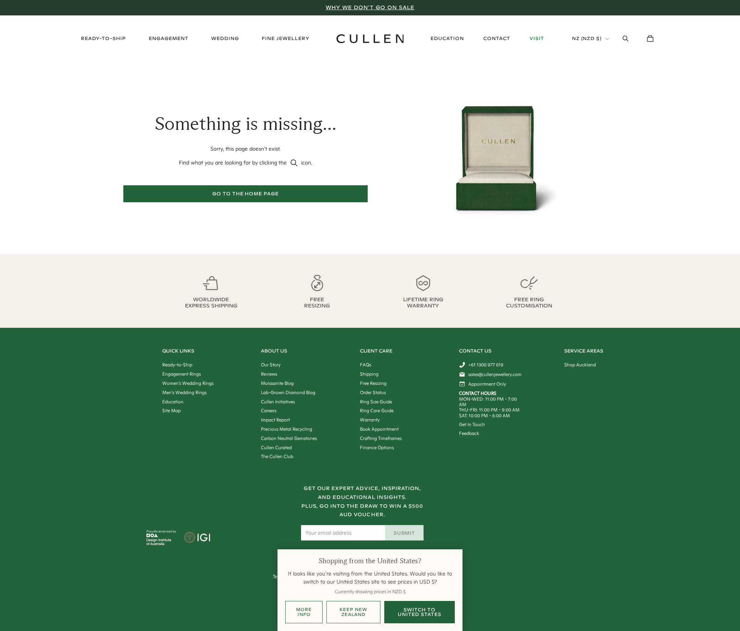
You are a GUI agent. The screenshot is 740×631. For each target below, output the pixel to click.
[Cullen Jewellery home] (370, 38)
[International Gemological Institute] (198, 538)
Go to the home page (245, 193)
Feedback (469, 433)
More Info (304, 612)
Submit (404, 533)
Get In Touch (472, 424)
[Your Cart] (650, 38)
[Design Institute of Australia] (159, 543)
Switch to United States (419, 612)
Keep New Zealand (353, 612)
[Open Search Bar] (625, 38)
